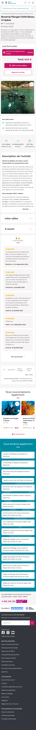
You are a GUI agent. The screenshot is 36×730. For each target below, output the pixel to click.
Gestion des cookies (8, 636)
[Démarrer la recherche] (32, 8)
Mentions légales (7, 693)
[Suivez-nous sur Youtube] (13, 632)
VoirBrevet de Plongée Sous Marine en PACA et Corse (17, 13)
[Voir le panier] (33, 2)
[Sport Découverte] (10, 2)
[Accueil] (4, 369)
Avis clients (5, 697)
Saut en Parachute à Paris (10, 644)
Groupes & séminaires (8, 719)
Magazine (4, 700)
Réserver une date (18, 72)
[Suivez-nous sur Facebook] (3, 632)
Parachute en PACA (7, 651)
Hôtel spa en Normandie (9, 648)
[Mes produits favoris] (29, 2)
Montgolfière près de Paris (10, 655)
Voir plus (25, 209)
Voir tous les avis (17, 357)
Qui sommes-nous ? (8, 680)
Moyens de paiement (8, 690)
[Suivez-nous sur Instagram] (8, 632)
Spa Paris (4, 672)
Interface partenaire (8, 715)
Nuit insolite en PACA (8, 658)
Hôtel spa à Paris (7, 661)
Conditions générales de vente (11, 687)
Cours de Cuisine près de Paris (11, 668)
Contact (4, 683)
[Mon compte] (25, 2)
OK (32, 623)
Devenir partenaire (7, 712)
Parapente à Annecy (8, 665)
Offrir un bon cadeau (19, 65)
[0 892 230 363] (18, 601)
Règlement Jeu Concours (9, 704)
